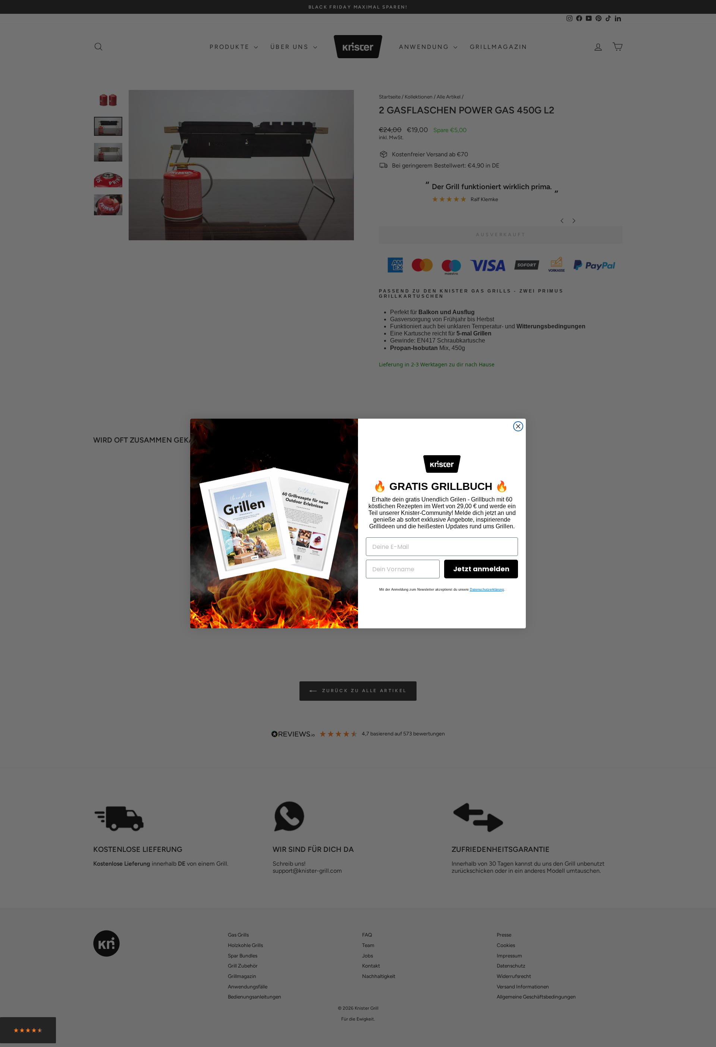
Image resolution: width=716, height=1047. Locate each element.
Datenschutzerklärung (487, 589)
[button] (28, 1032)
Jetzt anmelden (481, 568)
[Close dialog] (518, 426)
